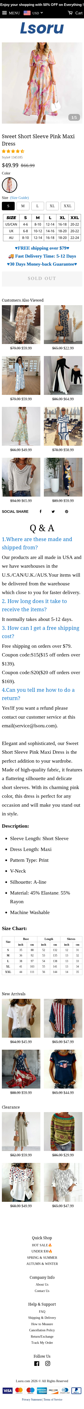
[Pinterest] (66, 512)
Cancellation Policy (42, 1330)
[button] (13, 151)
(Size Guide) (19, 198)
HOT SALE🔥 (42, 1245)
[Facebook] (40, 512)
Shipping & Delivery (42, 1318)
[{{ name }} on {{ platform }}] (36, 1364)
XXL (68, 206)
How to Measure (42, 1324)
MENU (14, 13)
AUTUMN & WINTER (42, 1264)
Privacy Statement (32, 1399)
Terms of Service (53, 1399)
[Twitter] (53, 512)
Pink (9, 180)
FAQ (42, 1311)
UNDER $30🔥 (42, 1251)
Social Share (15, 512)
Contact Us (42, 1291)
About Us (42, 1284)
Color (6, 173)
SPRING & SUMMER (42, 1257)
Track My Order (42, 1342)
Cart (78, 13)
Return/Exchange (42, 1336)
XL (52, 206)
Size (15, 198)
